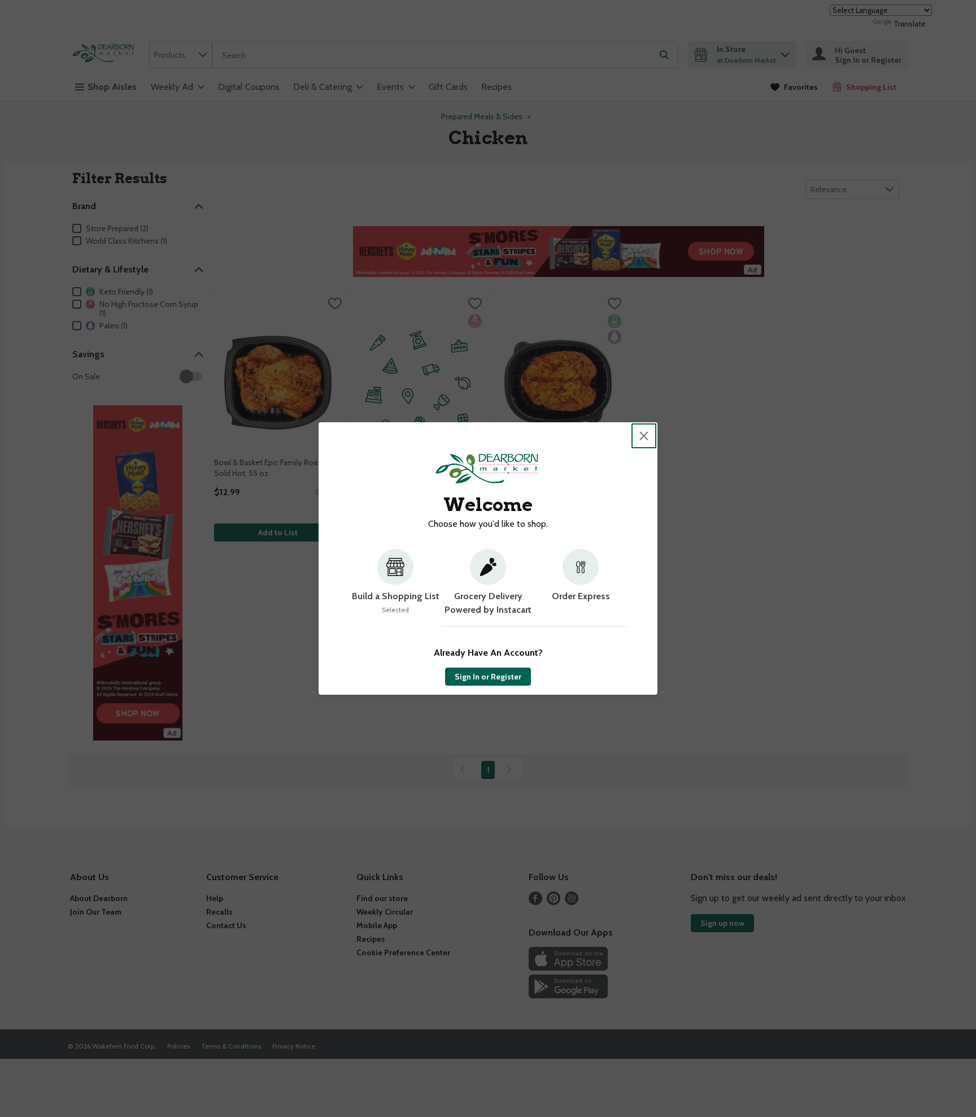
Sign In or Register (488, 677)
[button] (395, 588)
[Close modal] (643, 435)
